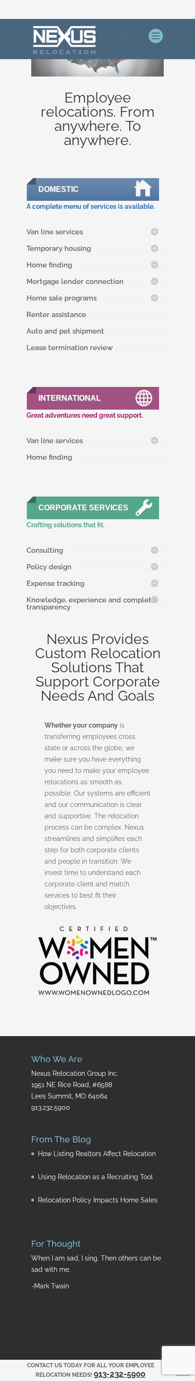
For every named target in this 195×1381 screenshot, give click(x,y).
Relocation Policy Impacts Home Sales (98, 1200)
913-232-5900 (119, 1374)
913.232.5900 (50, 1107)
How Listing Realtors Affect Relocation (97, 1154)
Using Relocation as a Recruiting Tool (95, 1177)
